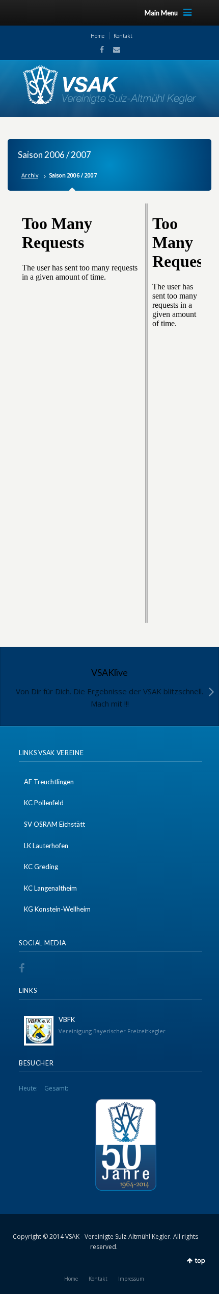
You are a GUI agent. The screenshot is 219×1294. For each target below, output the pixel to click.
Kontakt (123, 35)
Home (97, 35)
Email (113, 49)
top (200, 1260)
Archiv (29, 175)
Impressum (131, 1278)
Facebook (101, 49)
